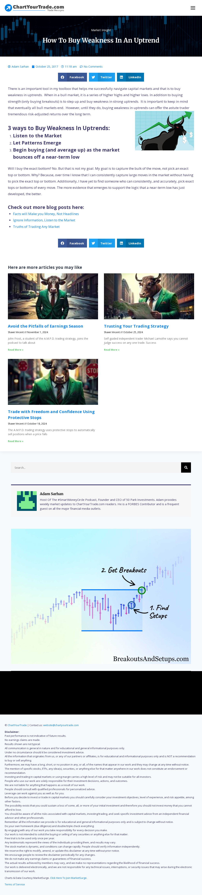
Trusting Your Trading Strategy (136, 326)
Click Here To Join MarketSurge (68, 878)
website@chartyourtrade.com (61, 725)
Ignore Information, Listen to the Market (44, 220)
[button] (72, 77)
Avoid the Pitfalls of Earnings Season (45, 326)
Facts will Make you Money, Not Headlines (46, 213)
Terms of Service (15, 884)
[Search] (186, 467)
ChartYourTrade (17, 725)
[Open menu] (192, 8)
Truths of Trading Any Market (36, 226)
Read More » (15, 349)
